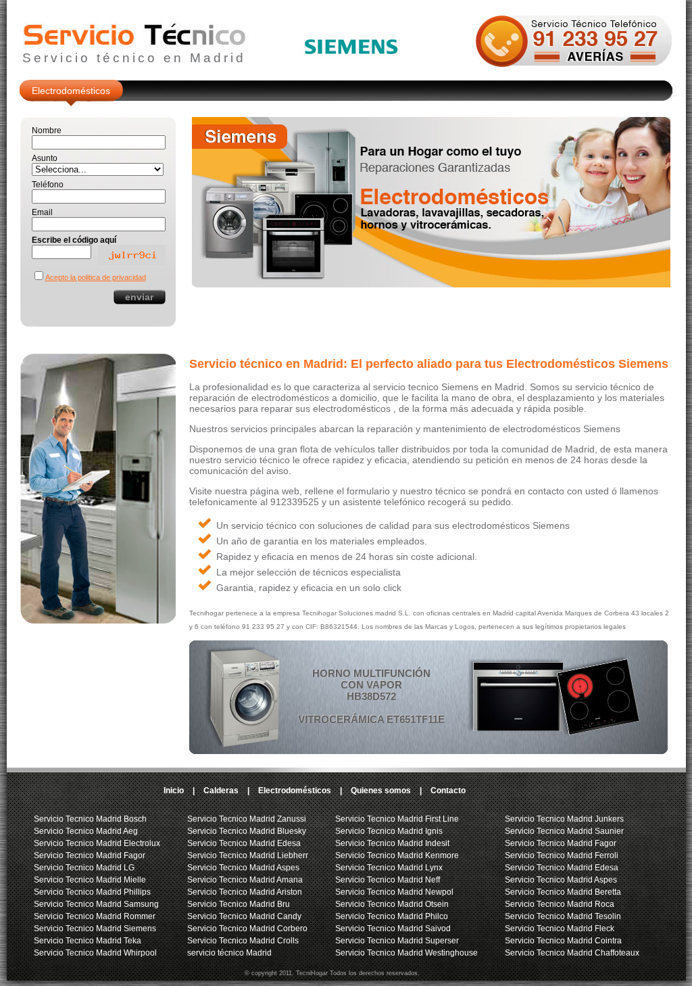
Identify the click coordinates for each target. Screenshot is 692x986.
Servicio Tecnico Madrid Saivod (393, 928)
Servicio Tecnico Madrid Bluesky (246, 831)
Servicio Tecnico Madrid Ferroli (561, 855)
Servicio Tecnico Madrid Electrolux (97, 843)
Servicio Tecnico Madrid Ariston (244, 892)
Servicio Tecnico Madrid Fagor (89, 855)
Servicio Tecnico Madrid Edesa (244, 843)
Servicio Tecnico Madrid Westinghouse (406, 953)
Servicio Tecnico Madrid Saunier (564, 831)
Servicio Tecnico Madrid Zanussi (246, 819)
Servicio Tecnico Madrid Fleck (559, 928)
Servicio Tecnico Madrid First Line (397, 819)
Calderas (221, 790)
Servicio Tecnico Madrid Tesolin (563, 916)
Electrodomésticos (71, 90)
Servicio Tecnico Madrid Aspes (243, 867)
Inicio (174, 790)
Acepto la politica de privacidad (95, 277)
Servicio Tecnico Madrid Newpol (394, 892)
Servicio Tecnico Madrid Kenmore (397, 855)
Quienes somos (381, 790)
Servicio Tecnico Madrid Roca (559, 904)
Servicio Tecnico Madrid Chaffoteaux (572, 953)
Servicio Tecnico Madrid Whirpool (95, 953)
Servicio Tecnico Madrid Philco (391, 916)
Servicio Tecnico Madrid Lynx (389, 867)
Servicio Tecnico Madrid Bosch (90, 819)
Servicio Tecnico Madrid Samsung (96, 904)
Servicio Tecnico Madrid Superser (397, 940)
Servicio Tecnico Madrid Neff (387, 880)
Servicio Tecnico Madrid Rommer (94, 916)
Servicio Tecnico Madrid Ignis (389, 831)
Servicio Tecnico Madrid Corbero (247, 928)
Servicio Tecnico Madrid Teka (87, 940)
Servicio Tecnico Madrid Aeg (86, 831)
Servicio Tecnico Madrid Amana (245, 880)
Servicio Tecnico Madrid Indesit (392, 843)
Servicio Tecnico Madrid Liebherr (247, 855)
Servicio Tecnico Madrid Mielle (90, 880)
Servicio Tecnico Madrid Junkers (564, 819)
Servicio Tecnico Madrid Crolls (243, 940)
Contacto (448, 790)
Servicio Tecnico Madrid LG (84, 867)
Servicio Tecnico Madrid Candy (244, 916)
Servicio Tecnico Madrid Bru (238, 904)
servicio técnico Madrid (229, 953)
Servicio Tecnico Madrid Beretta (563, 892)
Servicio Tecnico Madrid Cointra (563, 940)
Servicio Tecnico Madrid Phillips (92, 892)
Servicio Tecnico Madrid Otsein (392, 904)
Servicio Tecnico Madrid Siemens (95, 928)
